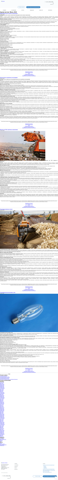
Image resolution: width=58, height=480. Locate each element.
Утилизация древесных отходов (6, 209)
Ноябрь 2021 (2, 402)
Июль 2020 (1, 411)
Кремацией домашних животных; (29, 206)
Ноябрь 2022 (2, 396)
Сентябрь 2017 (2, 434)
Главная (4, 10)
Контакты (50, 10)
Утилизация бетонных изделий (5, 377)
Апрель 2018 (2, 428)
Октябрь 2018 (2, 423)
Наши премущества (3, 439)
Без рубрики (2, 438)
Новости (41, 10)
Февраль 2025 (2, 384)
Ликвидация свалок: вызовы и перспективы (9, 13)
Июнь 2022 (1, 400)
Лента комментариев (3, 444)
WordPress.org (2, 445)
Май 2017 (1, 435)
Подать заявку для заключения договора (50, 476)
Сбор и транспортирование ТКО (47, 472)
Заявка (29, 455)
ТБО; (29, 73)
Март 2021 (1, 406)
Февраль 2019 (2, 422)
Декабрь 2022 (2, 395)
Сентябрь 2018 (2, 424)
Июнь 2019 (1, 420)
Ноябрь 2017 (2, 432)
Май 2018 (1, 427)
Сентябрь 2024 (2, 388)
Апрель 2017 (2, 436)
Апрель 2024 (2, 392)
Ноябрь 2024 (2, 386)
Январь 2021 (2, 408)
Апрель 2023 (2, 393)
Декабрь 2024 (2, 385)
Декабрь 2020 (2, 409)
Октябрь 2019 (2, 417)
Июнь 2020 (1, 412)
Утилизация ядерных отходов (4, 376)
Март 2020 (1, 413)
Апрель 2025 (2, 382)
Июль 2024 (1, 389)
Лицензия (32, 10)
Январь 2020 (2, 414)
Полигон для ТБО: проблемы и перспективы (9, 129)
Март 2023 (1, 394)
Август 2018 (2, 425)
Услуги (22, 10)
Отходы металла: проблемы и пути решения (8, 77)
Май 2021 (1, 405)
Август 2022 (2, 398)
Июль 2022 (1, 399)
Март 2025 (1, 383)
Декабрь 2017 (2, 431)
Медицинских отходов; (29, 71)
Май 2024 (1, 391)
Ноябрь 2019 (2, 416)
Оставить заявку (37, 476)
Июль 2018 (1, 426)
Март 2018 (1, 429)
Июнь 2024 (1, 390)
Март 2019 (1, 421)
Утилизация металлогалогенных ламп (7, 292)
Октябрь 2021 (2, 403)
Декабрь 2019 (2, 415)
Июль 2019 (1, 419)
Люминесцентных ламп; (29, 72)
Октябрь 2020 (2, 410)
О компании (13, 10)
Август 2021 (2, 404)
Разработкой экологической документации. (29, 75)
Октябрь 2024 (2, 387)
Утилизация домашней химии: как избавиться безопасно (9, 379)
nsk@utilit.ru (52, 4)
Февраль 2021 (2, 407)
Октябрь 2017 (2, 433)
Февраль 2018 (2, 430)
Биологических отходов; (29, 74)
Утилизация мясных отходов (4, 378)
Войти (1, 443)
